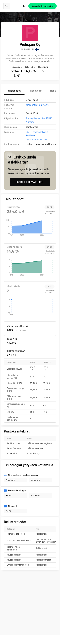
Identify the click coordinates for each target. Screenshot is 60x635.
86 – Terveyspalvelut (37, 132)
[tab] (14, 91)
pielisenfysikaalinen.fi (37, 105)
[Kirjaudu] (23, 6)
